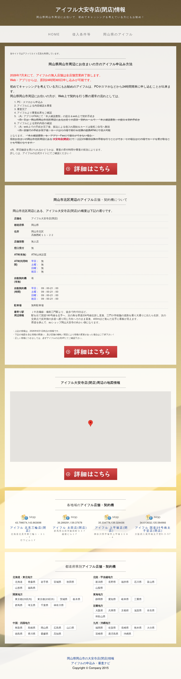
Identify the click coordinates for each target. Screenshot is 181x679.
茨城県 (63, 599)
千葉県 (44, 605)
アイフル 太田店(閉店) (70, 527)
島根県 (31, 627)
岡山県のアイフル (118, 34)
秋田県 (70, 581)
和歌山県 (100, 616)
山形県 (18, 587)
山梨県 (99, 587)
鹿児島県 (113, 633)
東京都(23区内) (23, 599)
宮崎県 (99, 633)
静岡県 (99, 599)
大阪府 (99, 610)
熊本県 (138, 627)
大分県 (150, 627)
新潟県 (99, 581)
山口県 (70, 627)
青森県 (31, 581)
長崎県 (125, 627)
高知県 (57, 633)
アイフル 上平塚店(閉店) (111, 529)
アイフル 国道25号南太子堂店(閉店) (153, 529)
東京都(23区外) (45, 599)
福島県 (31, 587)
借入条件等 (81, 34)
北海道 (18, 581)
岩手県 (44, 581)
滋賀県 (138, 610)
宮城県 (57, 581)
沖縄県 (127, 633)
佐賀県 (112, 627)
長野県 (112, 581)
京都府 (125, 610)
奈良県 (150, 610)
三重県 (138, 599)
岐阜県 (125, 599)
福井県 (125, 581)
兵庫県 (112, 610)
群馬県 (18, 605)
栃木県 (76, 599)
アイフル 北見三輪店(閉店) (28, 529)
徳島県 (18, 633)
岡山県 (44, 627)
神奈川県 (59, 605)
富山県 (150, 581)
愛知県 (112, 599)
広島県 (57, 627)
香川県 (31, 633)
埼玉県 (31, 605)
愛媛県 (44, 633)
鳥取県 (18, 627)
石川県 (138, 581)
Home (54, 34)
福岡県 (99, 627)
